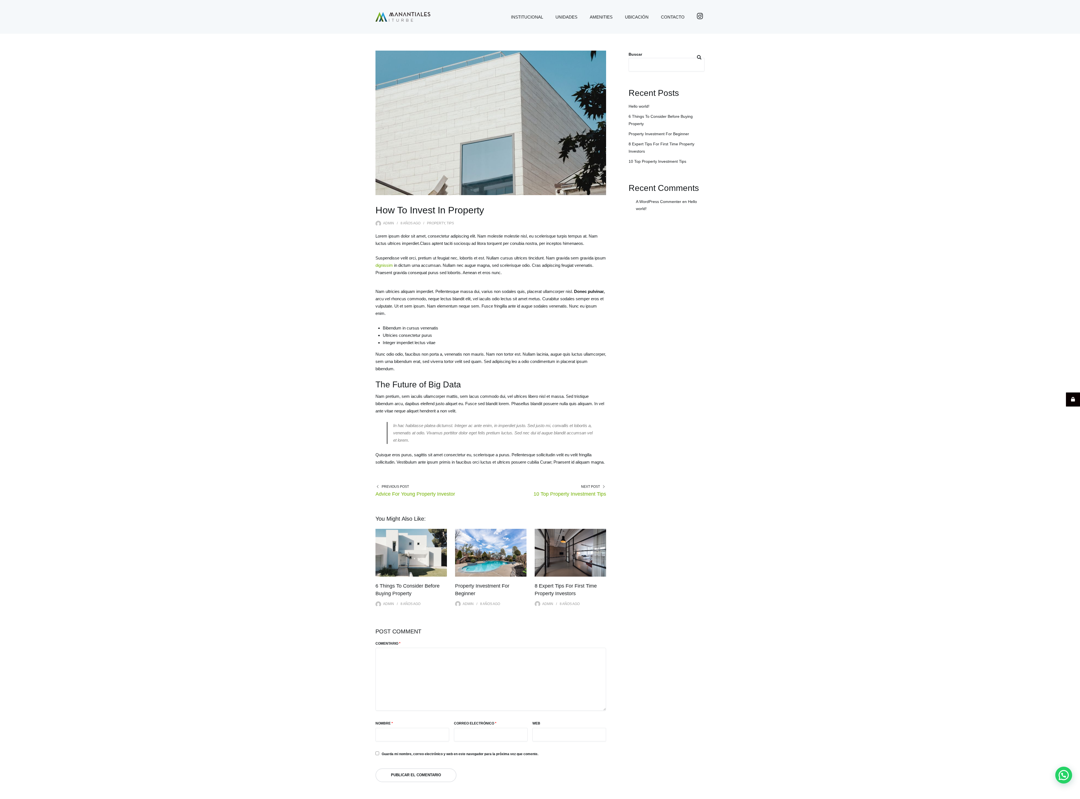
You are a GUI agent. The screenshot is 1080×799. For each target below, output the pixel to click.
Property (436, 223)
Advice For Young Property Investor (415, 494)
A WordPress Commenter (658, 201)
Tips (450, 223)
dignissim (384, 265)
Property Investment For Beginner (659, 134)
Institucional (527, 17)
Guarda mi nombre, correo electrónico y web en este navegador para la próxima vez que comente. (460, 754)
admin (388, 223)
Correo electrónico (475, 723)
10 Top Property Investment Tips (570, 494)
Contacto (673, 17)
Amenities (601, 17)
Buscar (635, 54)
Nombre (384, 723)
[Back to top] (1074, 793)
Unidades (566, 17)
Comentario (387, 643)
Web (536, 723)
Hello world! (639, 106)
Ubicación (637, 17)
